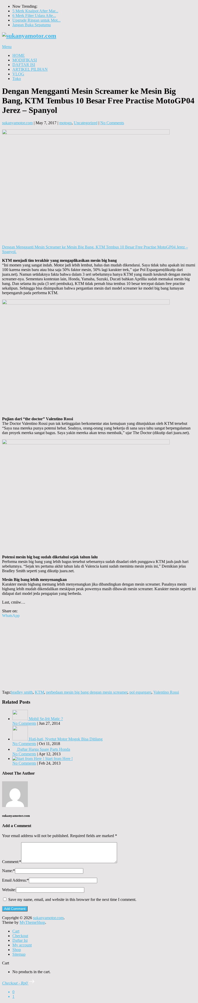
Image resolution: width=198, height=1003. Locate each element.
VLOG (18, 74)
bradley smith (22, 692)
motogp (65, 123)
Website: (9, 890)
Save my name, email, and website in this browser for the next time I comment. (72, 899)
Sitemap (19, 954)
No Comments (112, 123)
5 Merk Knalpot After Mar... (35, 11)
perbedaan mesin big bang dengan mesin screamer (86, 692)
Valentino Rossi (166, 692)
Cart (15, 931)
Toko (16, 78)
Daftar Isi (20, 940)
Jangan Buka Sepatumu (31, 25)
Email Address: (15, 880)
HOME (18, 55)
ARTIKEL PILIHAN (30, 69)
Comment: (11, 861)
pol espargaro (140, 692)
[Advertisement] (99, 654)
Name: (8, 870)
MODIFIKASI (24, 60)
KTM (39, 692)
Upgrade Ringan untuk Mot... (36, 20)
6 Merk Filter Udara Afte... (34, 15)
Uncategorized (85, 123)
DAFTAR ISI (23, 64)
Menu (7, 46)
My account (22, 945)
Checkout (20, 936)
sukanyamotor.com (17, 123)
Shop (16, 949)
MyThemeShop (32, 922)
